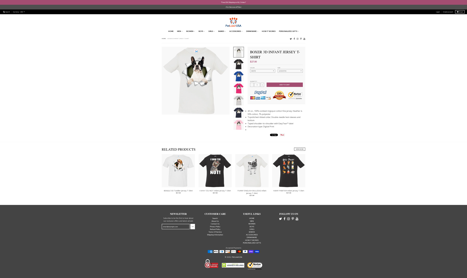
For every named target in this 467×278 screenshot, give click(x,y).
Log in (438, 12)
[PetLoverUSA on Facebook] (294, 38)
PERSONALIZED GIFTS (288, 31)
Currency (16, 12)
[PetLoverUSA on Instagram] (297, 38)
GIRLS (210, 31)
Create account (448, 12)
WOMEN (189, 31)
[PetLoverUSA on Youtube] (304, 38)
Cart (461, 12)
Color (252, 67)
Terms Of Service (215, 232)
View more (300, 149)
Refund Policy (215, 229)
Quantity (253, 81)
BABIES (221, 31)
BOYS (201, 31)
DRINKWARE (251, 31)
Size (279, 67)
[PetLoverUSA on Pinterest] (301, 38)
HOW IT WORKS (268, 31)
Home (164, 38)
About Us (215, 221)
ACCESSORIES (235, 31)
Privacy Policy (215, 226)
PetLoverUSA (237, 257)
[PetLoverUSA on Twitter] (291, 38)
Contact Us (215, 224)
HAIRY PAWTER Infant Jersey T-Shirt (288, 190)
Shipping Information (215, 235)
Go (193, 226)
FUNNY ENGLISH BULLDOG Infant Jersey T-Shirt (252, 191)
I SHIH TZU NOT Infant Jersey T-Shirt (215, 190)
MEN (179, 31)
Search (215, 218)
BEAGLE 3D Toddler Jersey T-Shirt (178, 190)
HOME (171, 31)
